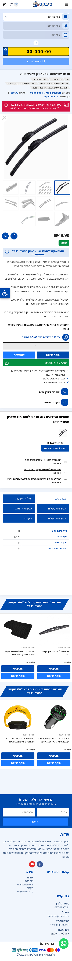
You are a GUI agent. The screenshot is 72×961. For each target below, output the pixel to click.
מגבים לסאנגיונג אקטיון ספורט (54, 83)
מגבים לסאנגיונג (40, 79)
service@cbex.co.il (58, 916)
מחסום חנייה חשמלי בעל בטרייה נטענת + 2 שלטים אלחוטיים (19, 740)
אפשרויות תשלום (57, 518)
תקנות (30, 888)
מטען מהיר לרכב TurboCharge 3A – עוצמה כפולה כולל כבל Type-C (54, 740)
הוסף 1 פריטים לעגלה (55, 448)
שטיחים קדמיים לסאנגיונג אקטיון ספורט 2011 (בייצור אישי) (34, 478)
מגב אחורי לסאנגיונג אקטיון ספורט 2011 (42, 469)
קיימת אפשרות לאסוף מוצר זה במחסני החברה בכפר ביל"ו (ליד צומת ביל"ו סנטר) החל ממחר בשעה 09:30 (35, 106)
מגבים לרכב (56, 79)
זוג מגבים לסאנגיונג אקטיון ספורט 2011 (43, 459)
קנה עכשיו (19, 355)
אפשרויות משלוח (57, 508)
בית (67, 79)
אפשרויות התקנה (23, 508)
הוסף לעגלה (53, 355)
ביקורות (28, 518)
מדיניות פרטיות (25, 891)
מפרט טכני (60, 498)
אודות (30, 877)
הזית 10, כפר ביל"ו (59, 925)
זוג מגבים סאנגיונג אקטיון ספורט (22, 83)
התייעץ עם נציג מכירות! (56, 362)
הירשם (35, 821)
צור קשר (29, 881)
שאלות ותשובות (24, 498)
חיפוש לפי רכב (34, 61)
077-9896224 (62, 907)
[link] (13, 235)
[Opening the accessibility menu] (5, 293)
